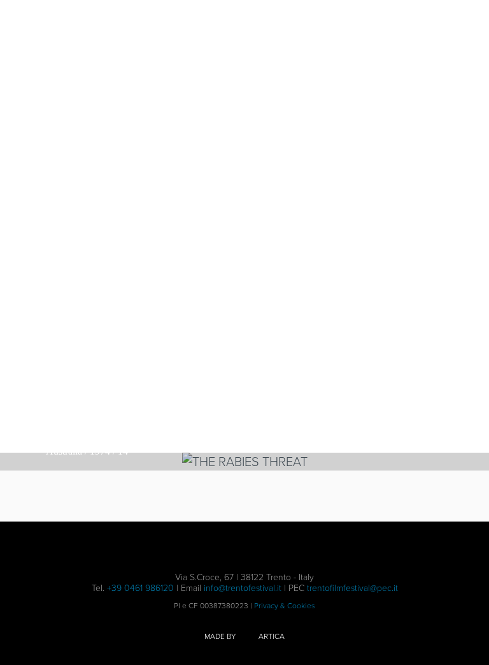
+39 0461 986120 (140, 588)
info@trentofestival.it (242, 588)
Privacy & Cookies (284, 605)
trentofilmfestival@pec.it (352, 588)
